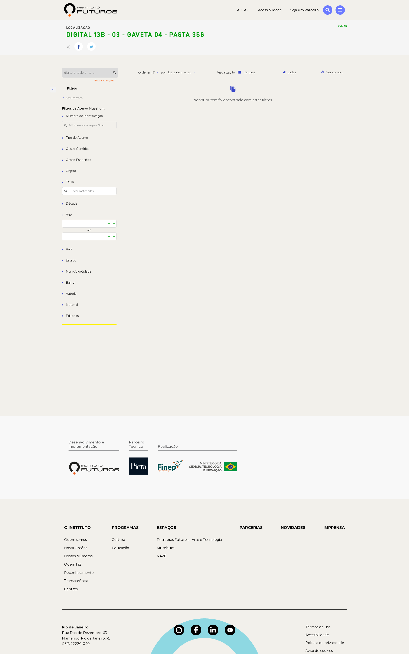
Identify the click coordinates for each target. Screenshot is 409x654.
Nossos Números (78, 556)
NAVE (161, 556)
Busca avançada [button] (104, 80)
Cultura (118, 540)
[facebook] (196, 630)
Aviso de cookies (319, 651)
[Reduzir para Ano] (108, 224)
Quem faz (72, 564)
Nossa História (75, 548)
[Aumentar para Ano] (114, 224)
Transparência (76, 581)
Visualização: (226, 72)
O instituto (77, 527)
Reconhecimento (79, 573)
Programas (125, 527)
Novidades (293, 527)
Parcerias (251, 527)
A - (246, 10)
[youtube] (230, 630)
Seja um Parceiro (304, 10)
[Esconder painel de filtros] (53, 89)
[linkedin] (213, 630)
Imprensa (334, 527)
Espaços (166, 527)
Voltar (342, 26)
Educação (120, 548)
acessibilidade (270, 10)
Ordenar (144, 72)
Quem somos (75, 540)
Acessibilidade (317, 635)
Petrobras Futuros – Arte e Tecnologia (189, 540)
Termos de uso (318, 627)
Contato (71, 589)
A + (239, 10)
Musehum (165, 548)
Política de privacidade (324, 643)
